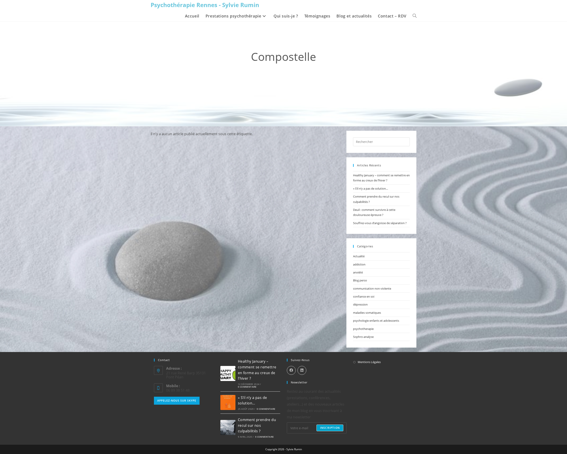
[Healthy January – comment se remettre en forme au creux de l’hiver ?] (227, 373)
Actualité (359, 256)
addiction (359, 264)
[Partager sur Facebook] (291, 370)
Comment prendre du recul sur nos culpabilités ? (257, 425)
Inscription (330, 428)
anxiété (358, 272)
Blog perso (360, 280)
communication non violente (372, 288)
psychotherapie (363, 329)
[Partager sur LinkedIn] (301, 370)
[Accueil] (259, 71)
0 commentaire (247, 386)
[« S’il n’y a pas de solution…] (227, 402)
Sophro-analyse (363, 337)
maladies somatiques (367, 313)
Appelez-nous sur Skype (176, 400)
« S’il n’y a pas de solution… (370, 188)
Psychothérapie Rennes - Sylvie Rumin (205, 5)
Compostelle (300, 71)
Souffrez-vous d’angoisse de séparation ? (380, 223)
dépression (360, 304)
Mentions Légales (369, 362)
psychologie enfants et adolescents (376, 321)
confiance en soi (363, 296)
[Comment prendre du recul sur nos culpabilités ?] (227, 427)
